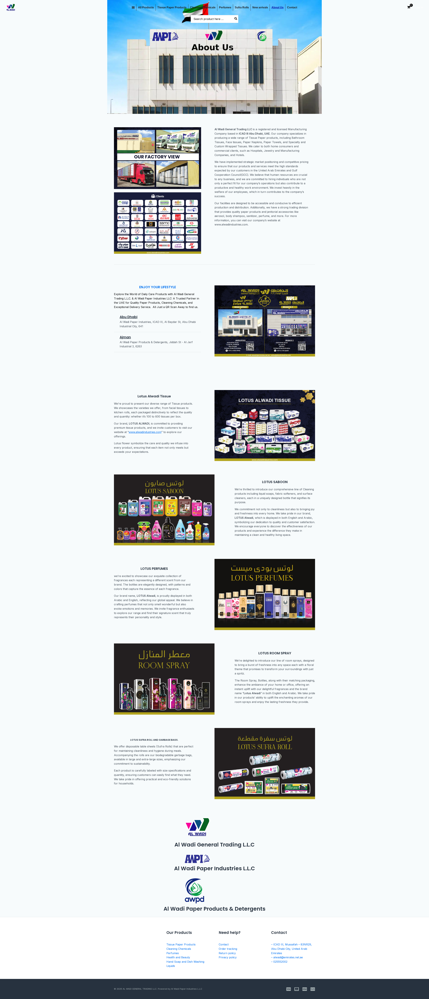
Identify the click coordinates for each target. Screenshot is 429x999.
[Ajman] (115, 336)
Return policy (227, 953)
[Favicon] (133, 7)
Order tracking (228, 948)
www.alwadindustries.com (145, 432)
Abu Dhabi (128, 317)
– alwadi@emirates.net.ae (287, 957)
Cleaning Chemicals (203, 7)
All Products (146, 7)
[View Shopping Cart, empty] (409, 7)
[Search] (236, 19)
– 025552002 (279, 961)
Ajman (125, 337)
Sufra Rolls (242, 7)
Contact (292, 7)
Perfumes (225, 7)
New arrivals (260, 7)
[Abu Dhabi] (115, 316)
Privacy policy (228, 957)
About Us (277, 7)
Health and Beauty (178, 957)
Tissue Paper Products (172, 7)
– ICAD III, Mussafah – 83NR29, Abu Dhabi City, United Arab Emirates (291, 949)
